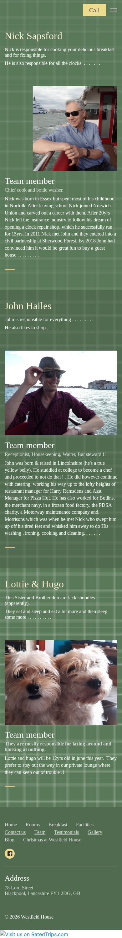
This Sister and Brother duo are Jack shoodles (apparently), (50, 600)
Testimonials (66, 832)
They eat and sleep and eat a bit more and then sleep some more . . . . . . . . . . (56, 614)
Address (17, 878)
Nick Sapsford (33, 35)
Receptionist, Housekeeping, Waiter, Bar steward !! (55, 454)
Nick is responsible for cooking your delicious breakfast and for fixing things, (59, 52)
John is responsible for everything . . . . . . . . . (50, 319)
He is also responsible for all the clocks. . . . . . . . (52, 63)
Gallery (95, 832)
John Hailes (28, 305)
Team (39, 832)
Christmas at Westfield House (52, 839)
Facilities (85, 824)
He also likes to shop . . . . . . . (34, 327)
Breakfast (57, 824)
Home (11, 824)
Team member (29, 181)
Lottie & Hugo (34, 584)
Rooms (33, 824)
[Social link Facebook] (10, 854)
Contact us (15, 832)
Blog (9, 839)
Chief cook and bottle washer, (35, 190)
